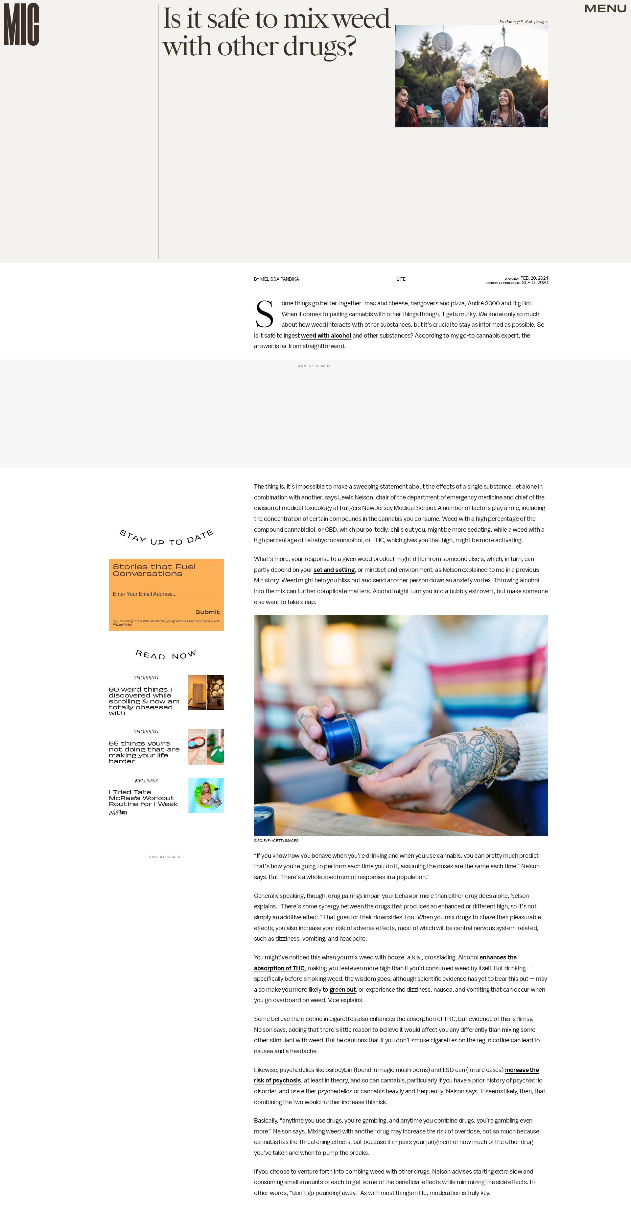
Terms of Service (201, 621)
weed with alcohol (326, 335)
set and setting (334, 570)
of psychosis (283, 1080)
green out (343, 989)
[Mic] (21, 24)
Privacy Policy (122, 624)
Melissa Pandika (279, 279)
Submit (208, 611)
